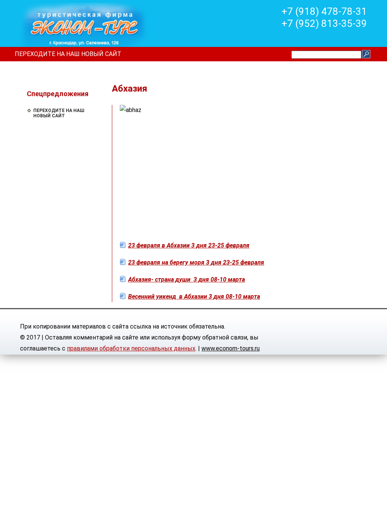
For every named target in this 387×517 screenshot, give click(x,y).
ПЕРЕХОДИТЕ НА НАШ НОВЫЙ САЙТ (68, 54)
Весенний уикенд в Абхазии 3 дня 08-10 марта (194, 296)
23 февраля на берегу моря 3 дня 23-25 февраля (196, 262)
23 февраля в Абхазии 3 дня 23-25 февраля (188, 245)
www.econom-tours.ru (230, 348)
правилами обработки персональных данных (131, 348)
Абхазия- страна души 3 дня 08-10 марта (186, 279)
